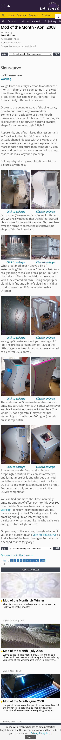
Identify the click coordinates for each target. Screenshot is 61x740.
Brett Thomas (8, 35)
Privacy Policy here (41, 733)
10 (37, 561)
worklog (6, 510)
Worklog (6, 79)
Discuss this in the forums (17, 555)
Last (43, 561)
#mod (33, 46)
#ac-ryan (17, 46)
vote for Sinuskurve (44, 535)
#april (9, 42)
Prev (4, 55)
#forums (16, 42)
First (4, 561)
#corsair (25, 46)
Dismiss (30, 737)
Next (57, 54)
